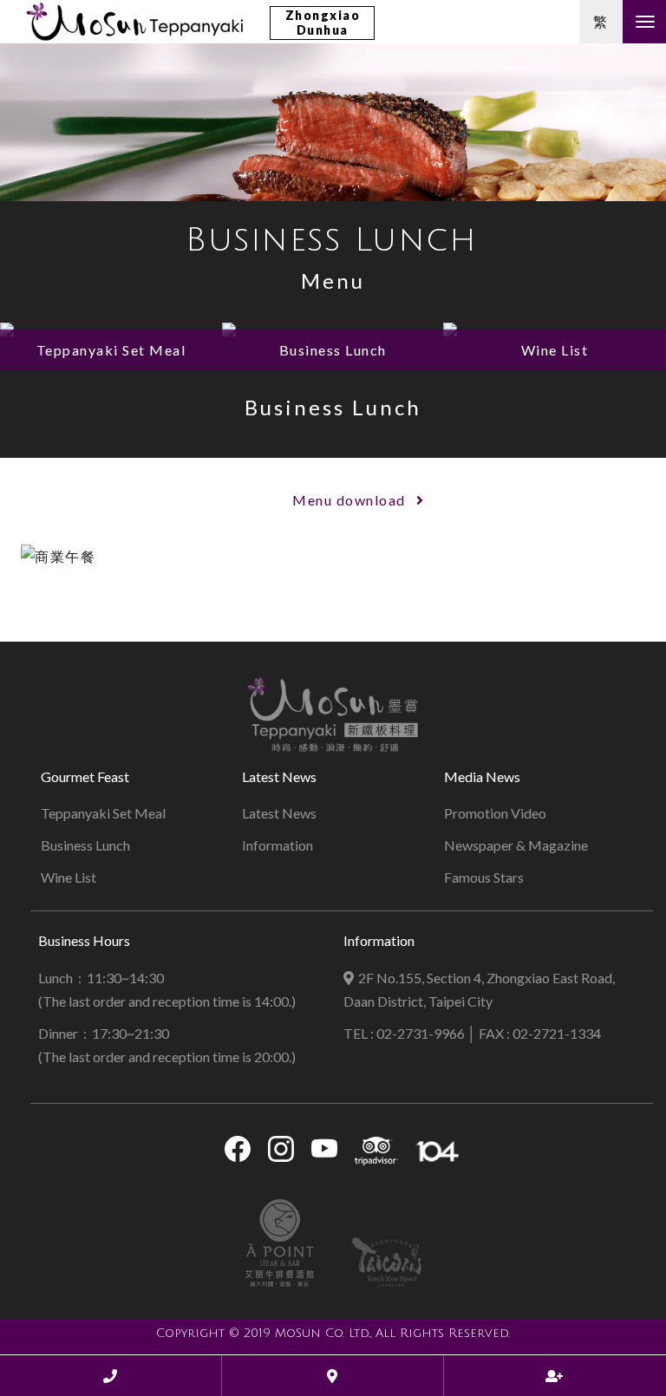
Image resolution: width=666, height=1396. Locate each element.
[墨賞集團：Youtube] (324, 1152)
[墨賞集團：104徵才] (437, 1151)
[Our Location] (333, 1375)
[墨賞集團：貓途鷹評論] (376, 1151)
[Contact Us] (111, 1375)
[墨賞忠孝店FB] (238, 1152)
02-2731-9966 (420, 1033)
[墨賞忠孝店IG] (281, 1152)
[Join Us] (555, 1375)
